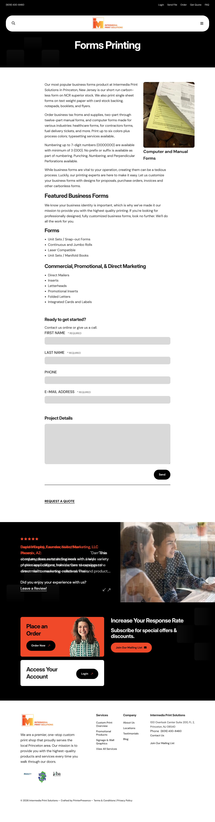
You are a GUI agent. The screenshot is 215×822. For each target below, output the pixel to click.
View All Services (106, 749)
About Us (129, 722)
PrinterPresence (82, 800)
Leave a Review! (33, 588)
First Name (55, 332)
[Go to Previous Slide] (104, 589)
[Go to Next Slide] (109, 590)
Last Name (55, 352)
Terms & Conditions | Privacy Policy (113, 800)
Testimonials (131, 733)
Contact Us (157, 735)
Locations (129, 728)
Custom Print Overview (104, 724)
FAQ (207, 4)
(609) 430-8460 (15, 4)
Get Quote (195, 4)
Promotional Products (103, 733)
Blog (125, 739)
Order (183, 4)
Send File (172, 4)
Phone (51, 372)
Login (161, 4)
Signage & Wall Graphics (105, 741)
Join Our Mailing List (129, 647)
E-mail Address (60, 391)
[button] (13, 23)
